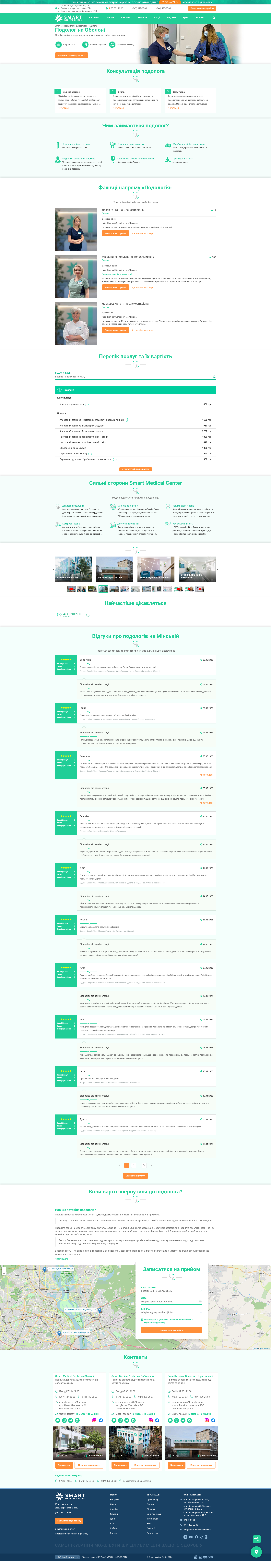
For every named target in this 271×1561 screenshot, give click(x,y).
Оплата (113, 1533)
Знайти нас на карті (256, 1552)
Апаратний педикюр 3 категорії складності (82, 431)
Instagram (94, 1419)
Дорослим (81, 26)
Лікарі (110, 17)
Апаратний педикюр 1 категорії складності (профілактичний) (92, 420)
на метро (80, 1414)
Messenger (77, 1419)
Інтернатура (152, 1519)
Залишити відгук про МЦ (69, 1521)
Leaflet (255, 1349)
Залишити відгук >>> (135, 1176)
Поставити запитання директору (71, 1533)
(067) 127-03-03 (139, 8)
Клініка (145, 1309)
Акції (157, 17)
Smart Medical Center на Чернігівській (190, 1376)
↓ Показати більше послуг (135, 469)
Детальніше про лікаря (142, 233)
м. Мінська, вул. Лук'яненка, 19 (73, 5)
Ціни (185, 17)
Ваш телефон (148, 1287)
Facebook (100, 1419)
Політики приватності (180, 1319)
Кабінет (200, 17)
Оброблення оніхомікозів (73, 448)
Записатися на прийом (202, 8)
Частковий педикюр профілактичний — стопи (84, 437)
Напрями (94, 17)
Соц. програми (154, 1514)
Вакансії (151, 1528)
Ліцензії (151, 1509)
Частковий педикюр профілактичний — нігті (83, 442)
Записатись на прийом (115, 233)
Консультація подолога (72, 404)
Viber (64, 1419)
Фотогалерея (96, 1455)
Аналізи (125, 17)
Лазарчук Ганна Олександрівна (123, 209)
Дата (144, 1298)
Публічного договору (154, 1322)
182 (214, 257)
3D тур (63, 1455)
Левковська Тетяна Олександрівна (125, 303)
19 (214, 210)
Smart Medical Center (64, 26)
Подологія (92, 26)
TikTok (201, 1536)
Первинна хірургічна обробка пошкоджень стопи (86, 459)
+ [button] (4, 1269)
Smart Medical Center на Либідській (133, 1376)
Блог (149, 1523)
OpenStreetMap (264, 1349)
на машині (93, 1414)
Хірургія (142, 17)
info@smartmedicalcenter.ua (137, 1481)
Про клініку (152, 1499)
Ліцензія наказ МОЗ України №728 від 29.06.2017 (104, 1557)
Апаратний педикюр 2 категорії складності (82, 425)
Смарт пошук (63, 373)
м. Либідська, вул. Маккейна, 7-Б (74, 8)
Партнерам (152, 1533)
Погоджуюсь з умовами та (169, 1321)
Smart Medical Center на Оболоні (74, 1376)
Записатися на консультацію (71, 55)
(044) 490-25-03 (163, 8)
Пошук (214, 17)
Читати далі (63, 108)
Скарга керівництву (65, 1529)
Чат (57, 1419)
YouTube (191, 1536)
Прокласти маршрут (89, 1465)
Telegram (70, 1419)
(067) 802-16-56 (63, 1512)
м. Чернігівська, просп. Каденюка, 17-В (77, 11)
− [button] (4, 1273)
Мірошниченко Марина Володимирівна (128, 256)
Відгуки (171, 17)
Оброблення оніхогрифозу (73, 453)
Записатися (64, 1465)
